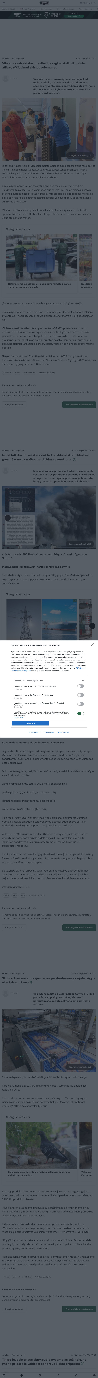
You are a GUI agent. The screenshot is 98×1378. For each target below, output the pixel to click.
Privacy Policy (63, 732)
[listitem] (49, 680)
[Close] (93, 645)
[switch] (80, 686)
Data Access (49, 732)
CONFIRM (30, 723)
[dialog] (49, 689)
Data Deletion (34, 732)
